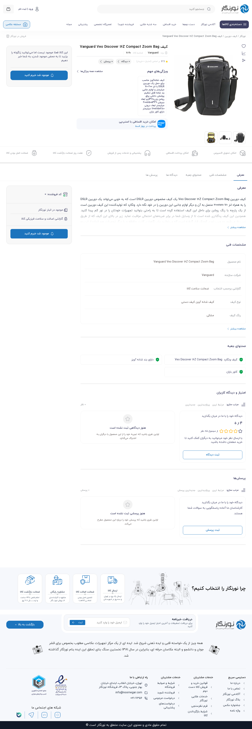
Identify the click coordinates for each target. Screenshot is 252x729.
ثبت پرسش (213, 530)
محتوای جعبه (193, 175)
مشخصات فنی (217, 175)
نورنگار (243, 36)
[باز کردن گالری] (206, 85)
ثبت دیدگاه (213, 455)
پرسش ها (152, 175)
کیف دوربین (231, 36)
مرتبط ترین (218, 404)
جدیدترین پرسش (186, 490)
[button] (244, 46)
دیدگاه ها (171, 175)
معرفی (240, 175)
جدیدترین (190, 404)
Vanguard (153, 52)
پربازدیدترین (204, 404)
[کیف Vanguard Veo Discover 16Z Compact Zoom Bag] (225, 137)
